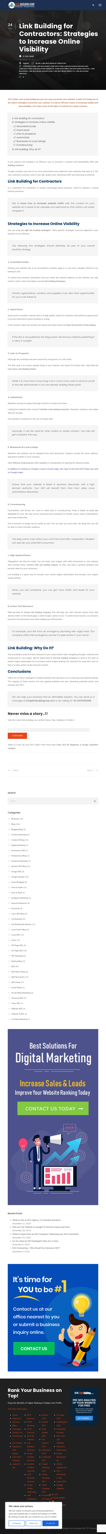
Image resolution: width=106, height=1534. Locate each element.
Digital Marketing (18, 845)
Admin (26, 63)
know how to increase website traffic (42, 203)
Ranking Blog (16, 961)
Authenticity (22, 137)
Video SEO (15, 1003)
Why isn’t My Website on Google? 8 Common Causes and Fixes (41, 1227)
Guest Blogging (17, 882)
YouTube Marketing (19, 1019)
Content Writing (17, 840)
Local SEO (15, 935)
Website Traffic (17, 1014)
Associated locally (26, 126)
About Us (16, 1418)
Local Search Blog (18, 929)
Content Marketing (19, 834)
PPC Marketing (17, 956)
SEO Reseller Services (31, 1478)
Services (16, 1422)
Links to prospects (26, 133)
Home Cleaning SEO (45, 1478)
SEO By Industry (18, 977)
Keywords (15, 908)
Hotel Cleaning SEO (45, 1488)
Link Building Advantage (40, 71)
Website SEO (16, 1008)
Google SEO (16, 871)
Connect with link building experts (42, 564)
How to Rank (16, 892)
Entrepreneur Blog (18, 856)
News (13, 940)
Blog (38, 63)
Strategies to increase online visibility (34, 122)
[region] (33, 1515)
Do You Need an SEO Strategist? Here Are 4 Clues (35, 1241)
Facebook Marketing (19, 861)
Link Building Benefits (64, 71)
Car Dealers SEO (45, 1443)
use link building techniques (53, 281)
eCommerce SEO (18, 850)
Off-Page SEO (17, 945)
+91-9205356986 (81, 700)
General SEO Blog (18, 866)
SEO (13, 966)
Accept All (50, 1523)
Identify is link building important (54, 409)
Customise (16, 1523)
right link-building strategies (37, 230)
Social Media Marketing (21, 993)
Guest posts (22, 130)
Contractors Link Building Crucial (72, 69)
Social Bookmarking (61, 1457)
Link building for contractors (29, 118)
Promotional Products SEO (47, 1499)
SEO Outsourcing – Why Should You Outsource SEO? (36, 1248)
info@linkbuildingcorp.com (40, 700)
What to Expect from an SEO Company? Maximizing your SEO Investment (45, 1234)
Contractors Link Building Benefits (36, 69)
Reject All (34, 1523)
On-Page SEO (17, 950)
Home (15, 1415)
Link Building (16, 919)
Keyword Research (19, 903)
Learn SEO (61, 1481)
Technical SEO (17, 998)
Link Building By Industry (53, 63)
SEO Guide (15, 982)
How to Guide (17, 887)
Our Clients (17, 1443)
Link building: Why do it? (27, 149)
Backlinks (15, 819)
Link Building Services (31, 1446)
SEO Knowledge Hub (61, 1474)
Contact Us (17, 1432)
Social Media (16, 987)
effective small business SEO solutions (30, 462)
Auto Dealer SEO (45, 1432)
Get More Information (17, 1409)
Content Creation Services (31, 1467)
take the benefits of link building (81, 325)
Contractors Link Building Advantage (69, 66)
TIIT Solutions (92, 1528)
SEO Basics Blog (18, 972)
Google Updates (18, 877)
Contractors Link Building (36, 66)
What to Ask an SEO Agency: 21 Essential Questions (36, 1220)
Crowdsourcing (24, 144)
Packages (16, 1429)
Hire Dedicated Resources (32, 1499)
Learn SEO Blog (17, 914)
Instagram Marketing (19, 898)
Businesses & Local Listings (31, 141)
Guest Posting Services (31, 1457)
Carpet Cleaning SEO (45, 1467)
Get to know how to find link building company (55, 658)
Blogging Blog (17, 829)
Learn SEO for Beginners (67, 744)
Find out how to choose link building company (29, 612)
